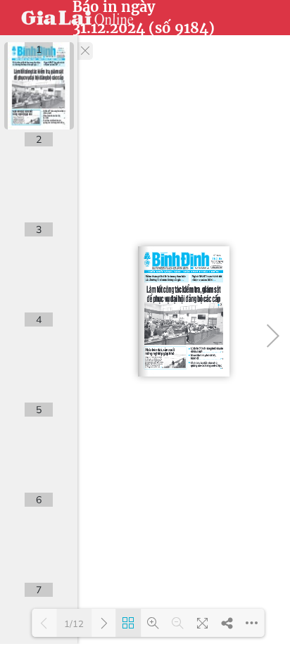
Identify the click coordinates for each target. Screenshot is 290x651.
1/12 (74, 623)
